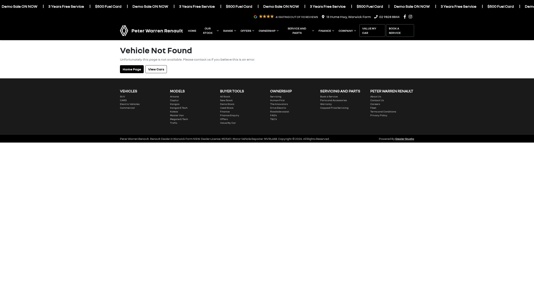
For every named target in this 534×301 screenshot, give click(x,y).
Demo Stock (227, 104)
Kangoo (174, 104)
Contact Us (377, 100)
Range (228, 30)
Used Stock (227, 107)
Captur (174, 100)
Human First (277, 100)
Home (192, 30)
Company (346, 30)
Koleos (174, 111)
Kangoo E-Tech (179, 107)
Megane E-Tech (179, 119)
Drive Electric (278, 107)
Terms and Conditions (383, 111)
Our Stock (208, 30)
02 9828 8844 (389, 17)
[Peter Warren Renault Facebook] (405, 17)
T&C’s (273, 119)
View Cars (156, 69)
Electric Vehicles (130, 104)
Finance (325, 30)
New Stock (226, 100)
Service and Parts (297, 30)
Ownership (267, 30)
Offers (246, 30)
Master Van (177, 115)
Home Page (132, 69)
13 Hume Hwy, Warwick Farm (348, 17)
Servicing (275, 96)
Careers (375, 104)
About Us (375, 96)
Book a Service (395, 30)
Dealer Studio (404, 138)
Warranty (326, 104)
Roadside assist (279, 111)
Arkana (174, 96)
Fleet (373, 107)
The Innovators (279, 104)
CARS (123, 100)
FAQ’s (273, 115)
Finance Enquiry (229, 115)
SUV (122, 96)
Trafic (173, 122)
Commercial (127, 107)
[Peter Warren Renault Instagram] (411, 17)
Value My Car (369, 30)
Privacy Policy (378, 115)
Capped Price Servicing (334, 107)
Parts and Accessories (333, 100)
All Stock (225, 96)
